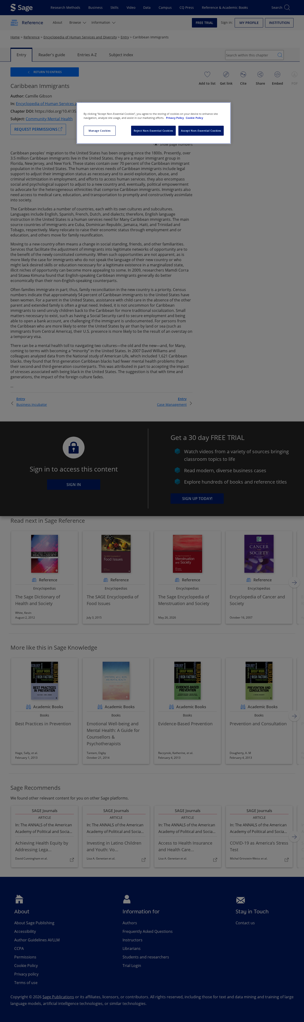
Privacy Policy (175, 118)
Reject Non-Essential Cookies (153, 130)
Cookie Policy (194, 118)
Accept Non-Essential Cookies (201, 130)
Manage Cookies (100, 130)
